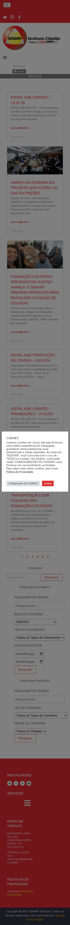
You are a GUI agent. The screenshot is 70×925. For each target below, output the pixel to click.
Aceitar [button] (48, 483)
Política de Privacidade (19, 471)
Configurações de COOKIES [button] (23, 483)
